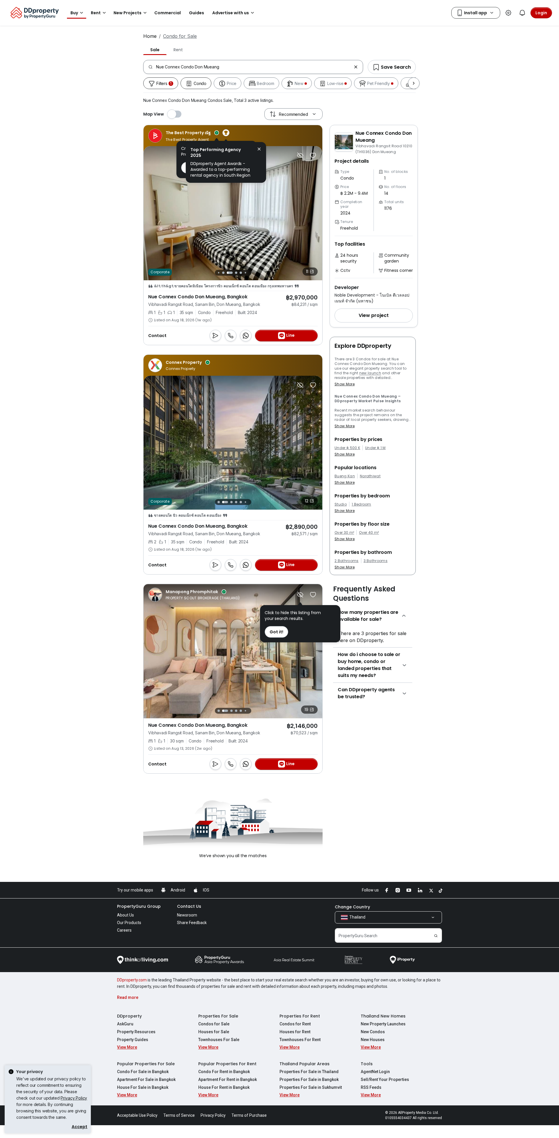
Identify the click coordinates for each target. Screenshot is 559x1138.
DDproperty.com (132, 980)
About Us (125, 915)
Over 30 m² (344, 532)
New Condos (373, 1031)
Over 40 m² (369, 532)
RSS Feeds (371, 1087)
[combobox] (253, 67)
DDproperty (129, 1016)
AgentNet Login (375, 1071)
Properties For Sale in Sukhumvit (311, 1087)
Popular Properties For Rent (227, 1064)
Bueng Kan (345, 476)
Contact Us (189, 906)
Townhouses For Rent (300, 1039)
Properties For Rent (300, 1016)
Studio (341, 504)
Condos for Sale (213, 1024)
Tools (367, 1064)
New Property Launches (383, 1024)
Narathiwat (370, 476)
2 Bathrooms (347, 561)
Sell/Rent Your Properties (385, 1079)
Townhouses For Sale (218, 1039)
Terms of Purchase (249, 1115)
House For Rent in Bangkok (224, 1087)
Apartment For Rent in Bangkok (227, 1079)
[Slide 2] (222, 273)
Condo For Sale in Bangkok (143, 1071)
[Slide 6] (244, 273)
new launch (370, 373)
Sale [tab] (155, 50)
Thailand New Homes (383, 1016)
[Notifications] (522, 13)
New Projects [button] (127, 13)
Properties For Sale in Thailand (309, 1071)
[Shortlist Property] (313, 155)
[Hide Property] (300, 155)
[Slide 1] (217, 272)
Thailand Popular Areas (305, 1064)
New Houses (373, 1039)
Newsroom (187, 915)
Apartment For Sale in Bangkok (146, 1079)
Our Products (129, 922)
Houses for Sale (213, 1031)
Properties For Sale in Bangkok (309, 1079)
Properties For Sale (218, 1016)
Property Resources (136, 1031)
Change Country (352, 907)
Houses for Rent (295, 1031)
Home (150, 36)
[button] (374, 315)
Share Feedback (192, 922)
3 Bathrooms (376, 561)
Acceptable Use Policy (137, 1115)
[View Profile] (188, 136)
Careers (124, 930)
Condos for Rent (295, 1024)
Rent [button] (96, 13)
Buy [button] (74, 13)
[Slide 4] (233, 273)
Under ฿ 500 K (347, 448)
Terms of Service (179, 1115)
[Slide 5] (239, 273)
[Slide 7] (248, 272)
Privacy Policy (74, 1098)
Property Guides (132, 1039)
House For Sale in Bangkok (142, 1087)
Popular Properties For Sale (146, 1064)
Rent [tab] (178, 50)
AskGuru (125, 1024)
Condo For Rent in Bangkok (224, 1071)
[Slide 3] (226, 273)
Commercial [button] (167, 13)
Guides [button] (196, 13)
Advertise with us (230, 13)
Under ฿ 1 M (375, 448)
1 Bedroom (361, 504)
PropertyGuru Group (139, 906)
